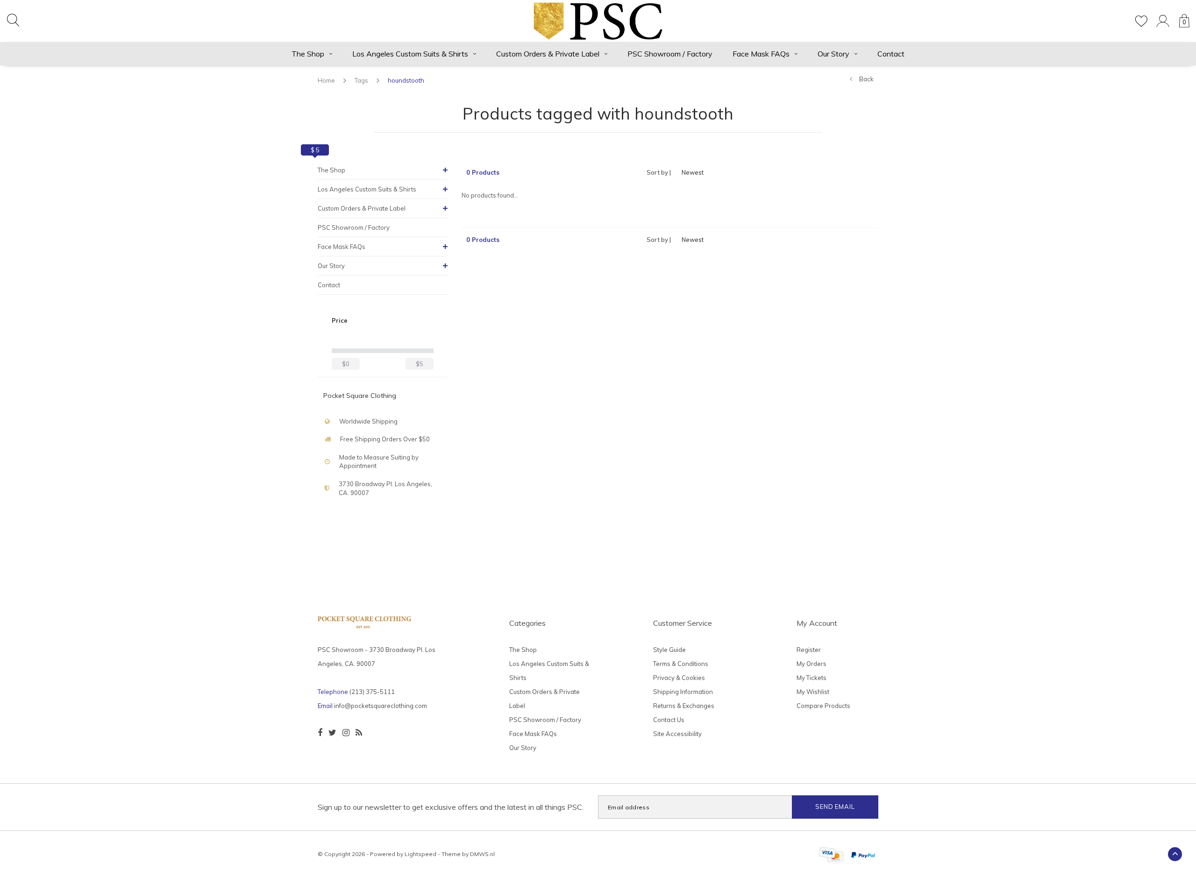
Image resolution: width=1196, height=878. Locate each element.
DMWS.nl (482, 853)
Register (809, 649)
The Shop (308, 53)
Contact (890, 53)
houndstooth (406, 80)
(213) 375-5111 (372, 691)
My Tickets (811, 677)
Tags (361, 80)
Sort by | (659, 172)
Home (326, 80)
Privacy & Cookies (679, 677)
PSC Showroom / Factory (669, 53)
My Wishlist (813, 691)
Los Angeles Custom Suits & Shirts (410, 53)
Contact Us (668, 719)
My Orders (811, 663)
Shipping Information (683, 691)
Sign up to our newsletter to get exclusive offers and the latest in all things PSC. (451, 807)
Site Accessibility (677, 733)
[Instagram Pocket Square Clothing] (345, 733)
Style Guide (669, 649)
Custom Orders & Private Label (547, 53)
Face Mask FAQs (761, 53)
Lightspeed (420, 853)
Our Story (833, 53)
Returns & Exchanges (683, 705)
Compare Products (823, 705)
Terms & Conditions (680, 663)
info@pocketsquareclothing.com (380, 705)
